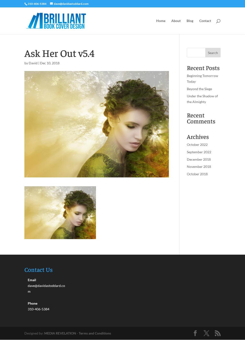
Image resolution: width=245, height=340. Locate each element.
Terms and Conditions (95, 333)
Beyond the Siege (199, 89)
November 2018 (199, 167)
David (33, 63)
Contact (205, 21)
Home (160, 21)
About (176, 21)
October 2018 (197, 174)
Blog (190, 21)
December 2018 (199, 159)
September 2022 (199, 152)
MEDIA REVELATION (60, 333)
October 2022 (197, 145)
